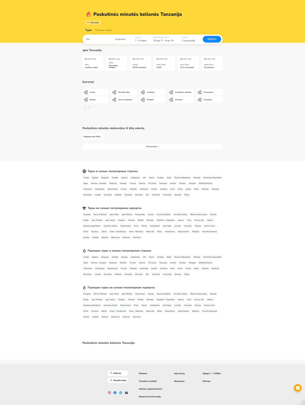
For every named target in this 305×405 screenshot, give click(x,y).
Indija (85, 183)
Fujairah (131, 220)
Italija (169, 177)
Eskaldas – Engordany (166, 220)
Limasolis (188, 226)
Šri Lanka (152, 183)
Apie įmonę (179, 373)
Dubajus (121, 220)
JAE (144, 177)
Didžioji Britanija (205, 183)
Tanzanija (94, 22)
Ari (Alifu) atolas (180, 214)
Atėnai (104, 231)
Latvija (188, 189)
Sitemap (206, 381)
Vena (189, 220)
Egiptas (95, 177)
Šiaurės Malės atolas (198, 214)
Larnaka (177, 226)
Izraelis (154, 189)
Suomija (178, 195)
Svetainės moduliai (148, 381)
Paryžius (94, 231)
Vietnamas (87, 189)
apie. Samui (110, 220)
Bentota (213, 214)
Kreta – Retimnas (136, 231)
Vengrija (192, 183)
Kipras (151, 177)
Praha (85, 231)
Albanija (196, 177)
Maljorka (195, 231)
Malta (196, 189)
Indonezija (144, 189)
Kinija (180, 189)
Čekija (186, 195)
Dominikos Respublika (212, 177)
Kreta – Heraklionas (118, 231)
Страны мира (103, 30)
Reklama (143, 373)
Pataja (85, 220)
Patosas (198, 226)
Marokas (205, 189)
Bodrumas (115, 237)
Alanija (86, 237)
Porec (136, 226)
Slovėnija (139, 195)
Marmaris (137, 237)
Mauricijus (87, 195)
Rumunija (108, 195)
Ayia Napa (167, 226)
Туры (88, 30)
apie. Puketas (97, 220)
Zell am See (199, 220)
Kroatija (160, 177)
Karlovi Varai (209, 226)
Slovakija (128, 195)
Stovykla (150, 220)
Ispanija (124, 177)
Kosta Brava (170, 231)
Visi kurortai (151, 146)
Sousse (151, 214)
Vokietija (133, 189)
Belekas (105, 237)
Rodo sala (150, 231)
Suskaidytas (155, 226)
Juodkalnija (135, 177)
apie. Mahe (114, 214)
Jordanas (163, 189)
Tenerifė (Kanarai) (209, 231)
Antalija (95, 237)
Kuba (172, 189)
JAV (147, 195)
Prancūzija (167, 195)
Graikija (115, 177)
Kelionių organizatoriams (150, 389)
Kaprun (181, 220)
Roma (159, 231)
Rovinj (144, 226)
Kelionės (117, 373)
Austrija (182, 183)
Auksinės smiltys (110, 226)
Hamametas (140, 214)
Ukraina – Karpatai (98, 183)
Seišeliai (118, 195)
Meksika (123, 183)
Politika (217, 373)
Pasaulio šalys (119, 380)
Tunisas (133, 183)
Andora (173, 183)
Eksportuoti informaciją (150, 396)
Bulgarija (105, 177)
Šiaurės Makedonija (182, 177)
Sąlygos (206, 373)
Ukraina (142, 183)
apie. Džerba (127, 214)
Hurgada (87, 214)
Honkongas (99, 189)
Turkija (86, 177)
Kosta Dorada (183, 231)
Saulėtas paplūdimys (91, 226)
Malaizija (215, 189)
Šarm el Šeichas (100, 214)
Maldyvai (113, 183)
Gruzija (124, 189)
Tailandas (156, 195)
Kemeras (126, 237)
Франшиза (179, 381)
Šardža (140, 220)
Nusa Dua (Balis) (163, 214)
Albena (210, 220)
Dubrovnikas (125, 226)
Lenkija (98, 195)
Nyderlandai (112, 189)
